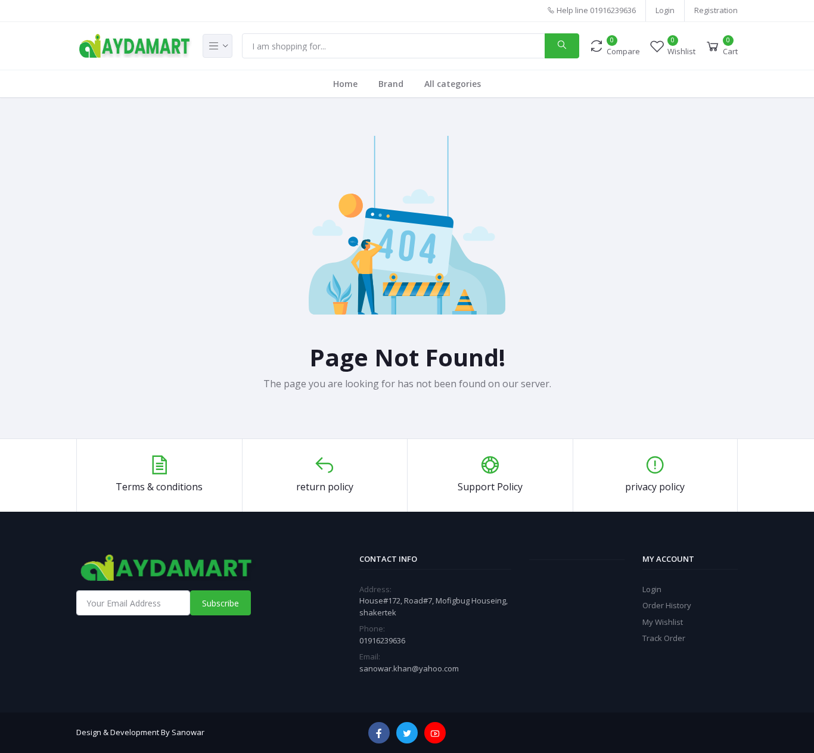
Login (665, 10)
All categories (452, 83)
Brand (390, 83)
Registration (716, 10)
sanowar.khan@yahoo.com (409, 668)
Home (345, 83)
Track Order (663, 638)
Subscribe (220, 603)
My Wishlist (662, 622)
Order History (666, 605)
